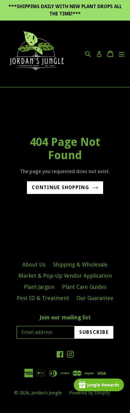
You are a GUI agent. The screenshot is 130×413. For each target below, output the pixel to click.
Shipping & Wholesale (80, 264)
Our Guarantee (94, 298)
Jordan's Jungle (46, 392)
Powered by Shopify (89, 392)
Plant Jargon (39, 287)
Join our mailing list (65, 317)
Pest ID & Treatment (43, 298)
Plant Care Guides (84, 287)
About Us (33, 264)
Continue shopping (60, 187)
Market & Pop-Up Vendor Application (65, 276)
